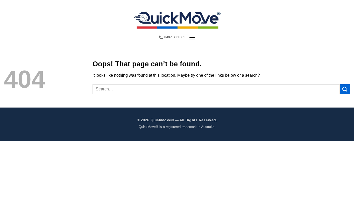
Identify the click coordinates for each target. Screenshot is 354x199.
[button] (192, 37)
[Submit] (345, 89)
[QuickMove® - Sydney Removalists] (177, 19)
